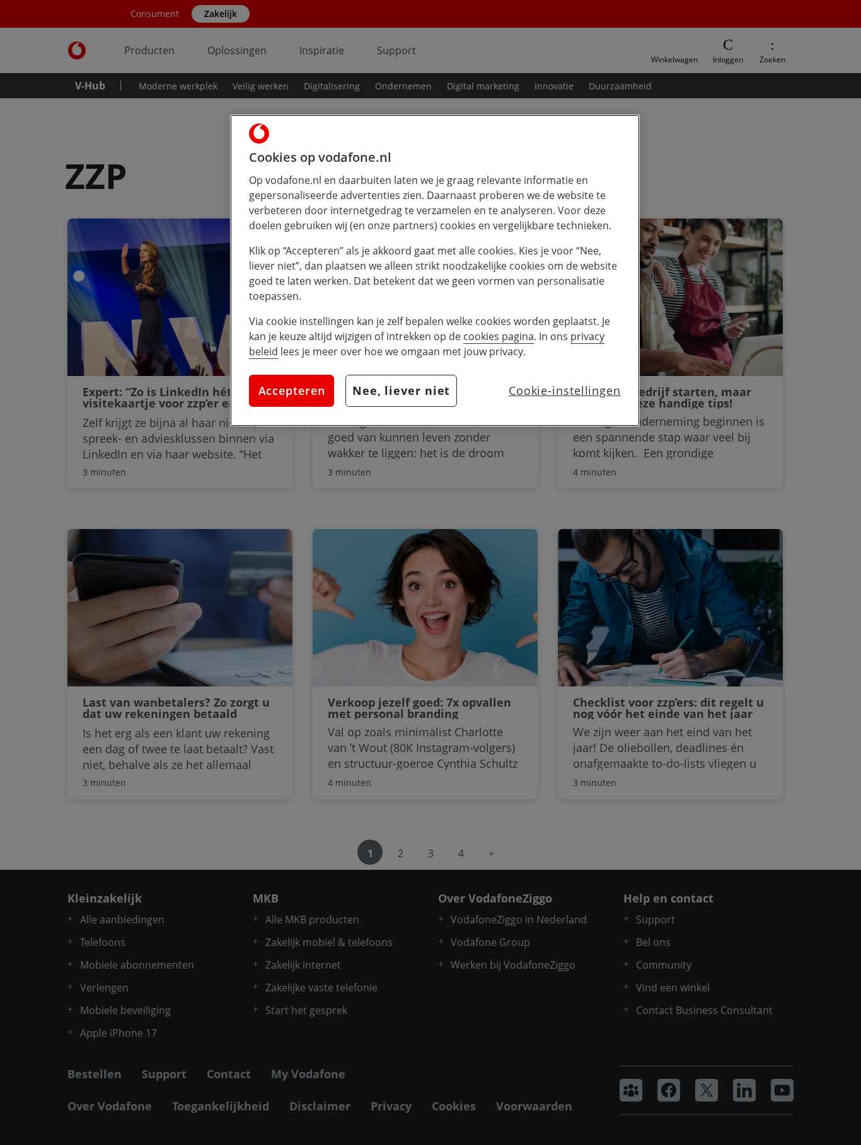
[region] (435, 270)
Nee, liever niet (401, 390)
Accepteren (291, 390)
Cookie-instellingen (565, 390)
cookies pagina (498, 336)
